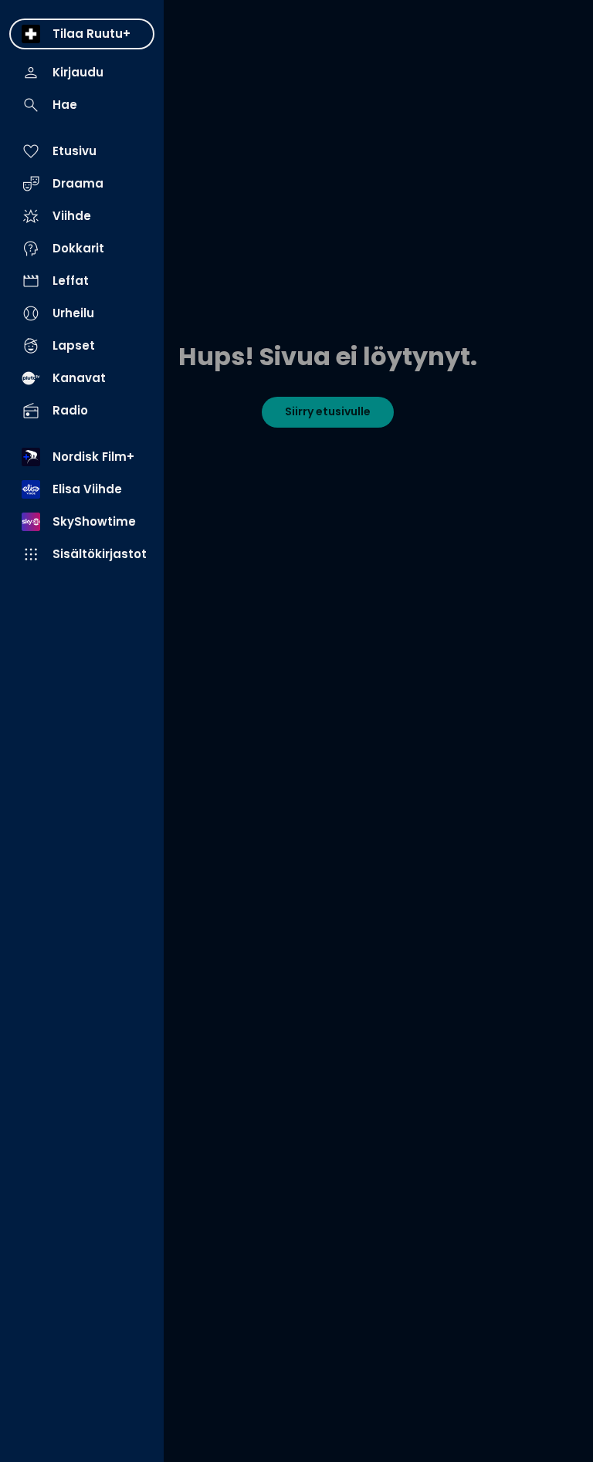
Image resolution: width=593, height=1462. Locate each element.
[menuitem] (81, 34)
